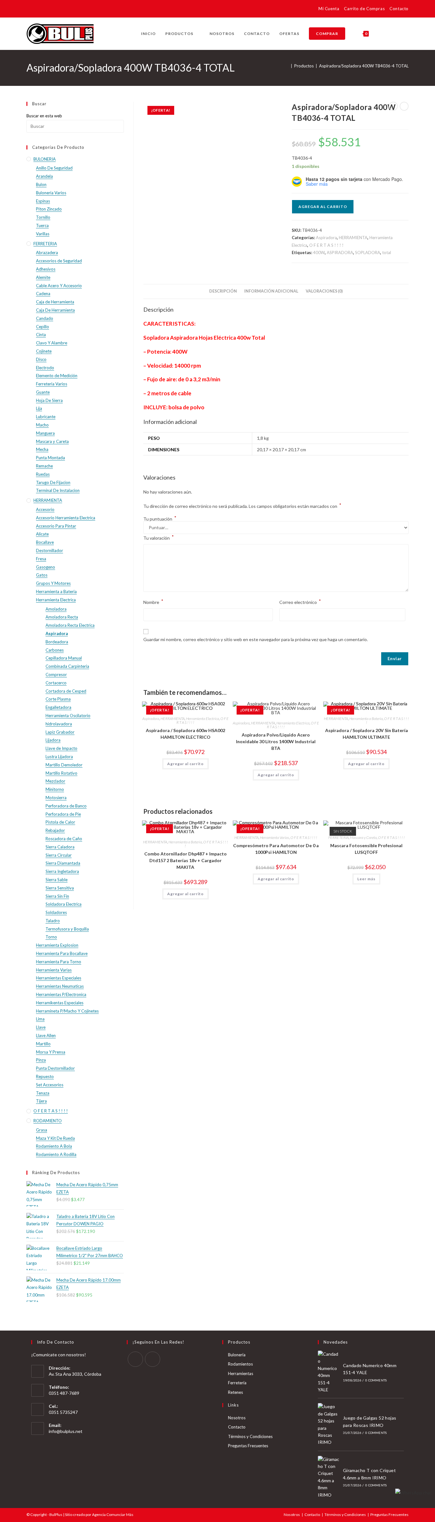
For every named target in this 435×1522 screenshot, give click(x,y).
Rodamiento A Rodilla (56, 1154)
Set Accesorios (49, 1084)
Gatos (41, 575)
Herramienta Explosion (57, 945)
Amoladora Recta (62, 616)
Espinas (43, 201)
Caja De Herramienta (55, 310)
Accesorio (45, 509)
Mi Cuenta (328, 8)
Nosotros (237, 1417)
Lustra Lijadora (59, 756)
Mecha (42, 449)
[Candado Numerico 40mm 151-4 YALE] (328, 1372)
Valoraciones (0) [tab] (324, 291)
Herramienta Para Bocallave (62, 953)
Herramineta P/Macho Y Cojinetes (67, 1011)
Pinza (41, 1059)
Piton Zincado (49, 208)
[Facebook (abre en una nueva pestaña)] (30, 10)
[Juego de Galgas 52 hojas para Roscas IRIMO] (328, 1424)
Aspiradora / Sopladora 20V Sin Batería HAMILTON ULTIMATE (366, 734)
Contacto (399, 8)
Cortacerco (56, 682)
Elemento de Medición (56, 375)
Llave (41, 1027)
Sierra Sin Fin (57, 896)
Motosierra (56, 797)
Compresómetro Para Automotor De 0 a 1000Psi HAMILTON (276, 849)
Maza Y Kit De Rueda (55, 1138)
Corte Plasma (58, 699)
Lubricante (45, 416)
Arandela (44, 176)
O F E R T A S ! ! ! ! (326, 245)
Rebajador (55, 830)
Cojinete (44, 351)
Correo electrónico (300, 601)
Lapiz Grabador (60, 732)
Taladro (53, 920)
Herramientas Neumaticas (60, 986)
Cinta (41, 334)
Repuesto (45, 1076)
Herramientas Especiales (58, 977)
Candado (44, 318)
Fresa (41, 558)
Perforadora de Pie (63, 814)
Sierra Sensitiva (60, 887)
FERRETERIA (338, 837)
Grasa (41, 1129)
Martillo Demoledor (64, 764)
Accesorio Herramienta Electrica (65, 517)
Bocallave (45, 542)
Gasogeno (45, 567)
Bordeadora (57, 641)
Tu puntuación (159, 519)
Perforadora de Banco (66, 805)
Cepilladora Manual (64, 658)
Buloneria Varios (51, 192)
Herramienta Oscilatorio (68, 715)
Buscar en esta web (44, 115)
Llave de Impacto (61, 748)
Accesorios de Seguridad (59, 260)
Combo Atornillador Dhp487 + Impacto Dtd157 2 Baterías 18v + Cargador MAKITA (185, 860)
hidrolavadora (59, 723)
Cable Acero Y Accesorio (59, 285)
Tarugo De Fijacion (53, 482)
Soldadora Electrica (64, 904)
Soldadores (56, 912)
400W (319, 252)
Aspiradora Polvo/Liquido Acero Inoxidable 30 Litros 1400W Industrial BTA (276, 741)
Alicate (42, 533)
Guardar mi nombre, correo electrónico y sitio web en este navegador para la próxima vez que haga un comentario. (255, 639)
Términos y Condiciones (250, 1436)
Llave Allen (46, 1035)
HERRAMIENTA (353, 237)
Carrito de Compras (364, 8)
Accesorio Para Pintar (56, 526)
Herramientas (240, 1373)
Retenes (235, 1392)
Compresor (56, 674)
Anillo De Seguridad (54, 167)
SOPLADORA (367, 252)
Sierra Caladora (60, 846)
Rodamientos (240, 1363)
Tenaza (42, 1093)
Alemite (43, 277)
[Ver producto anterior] (393, 106)
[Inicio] (287, 65)
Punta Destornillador (55, 1068)
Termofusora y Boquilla (67, 928)
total (386, 252)
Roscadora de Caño (64, 838)
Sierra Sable (57, 879)
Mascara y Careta (363, 837)
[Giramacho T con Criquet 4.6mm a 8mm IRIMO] (328, 1477)
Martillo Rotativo (61, 773)
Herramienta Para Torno (58, 961)
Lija (39, 408)
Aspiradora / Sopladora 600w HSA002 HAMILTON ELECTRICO (185, 734)
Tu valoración (158, 537)
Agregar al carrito (322, 206)
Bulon (41, 184)
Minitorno (55, 789)
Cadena (43, 293)
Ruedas (43, 474)
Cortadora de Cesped (66, 691)
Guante (43, 392)
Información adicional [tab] (271, 291)
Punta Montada (50, 457)
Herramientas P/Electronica (61, 994)
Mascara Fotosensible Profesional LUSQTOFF (366, 849)
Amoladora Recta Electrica (70, 625)
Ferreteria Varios (51, 383)
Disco (41, 359)
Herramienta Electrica (202, 718)
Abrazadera (47, 252)
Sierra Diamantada (63, 863)
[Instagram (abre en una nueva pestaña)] (39, 10)
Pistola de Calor (60, 822)
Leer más (366, 878)
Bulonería (237, 1354)
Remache (44, 465)
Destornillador (49, 550)
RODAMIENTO (47, 1120)
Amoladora (56, 609)
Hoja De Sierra (49, 400)
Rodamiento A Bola (54, 1146)
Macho (42, 424)
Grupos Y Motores (53, 583)
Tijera (41, 1100)
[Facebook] (135, 1359)
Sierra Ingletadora (62, 871)
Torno (51, 936)
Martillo (43, 1043)
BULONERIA (44, 159)
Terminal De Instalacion (58, 490)
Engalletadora (58, 707)
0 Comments (376, 1380)
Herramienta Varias (274, 837)
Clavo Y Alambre (51, 342)
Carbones (55, 650)
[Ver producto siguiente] (404, 106)
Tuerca (42, 225)
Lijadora (53, 740)
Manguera (45, 433)
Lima (40, 1018)
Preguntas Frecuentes (248, 1445)
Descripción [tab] (223, 291)
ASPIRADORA (340, 252)
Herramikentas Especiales (59, 1002)
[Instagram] (152, 1359)
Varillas (42, 233)
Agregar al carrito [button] (185, 763)
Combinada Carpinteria (67, 666)
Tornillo (43, 217)
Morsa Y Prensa (50, 1052)
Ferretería (237, 1382)
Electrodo (45, 367)
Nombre (153, 601)
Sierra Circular (59, 855)
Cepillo (42, 326)
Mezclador (55, 781)
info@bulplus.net (65, 1431)
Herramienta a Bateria (366, 718)
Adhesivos (45, 269)
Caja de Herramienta (55, 301)
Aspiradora (326, 237)
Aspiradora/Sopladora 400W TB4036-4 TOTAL (364, 65)
